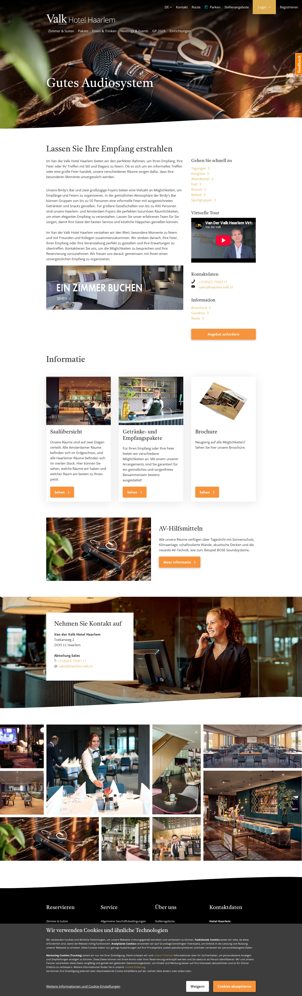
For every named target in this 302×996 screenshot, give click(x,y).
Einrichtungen (180, 31)
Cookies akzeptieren (234, 986)
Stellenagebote (165, 921)
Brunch (196, 189)
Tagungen (198, 168)
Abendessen (200, 179)
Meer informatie (177, 562)
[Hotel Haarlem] (80, 23)
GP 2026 (159, 31)
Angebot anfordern (223, 334)
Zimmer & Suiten (61, 31)
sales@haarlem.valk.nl (216, 287)
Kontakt (182, 7)
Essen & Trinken (104, 31)
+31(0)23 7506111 (213, 282)
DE (167, 7)
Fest (194, 184)
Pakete (83, 31)
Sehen (60, 492)
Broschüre (199, 307)
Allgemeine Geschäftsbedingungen (123, 921)
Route (196, 7)
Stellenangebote (236, 7)
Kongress (198, 173)
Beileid (196, 194)
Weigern (198, 986)
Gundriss (198, 313)
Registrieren (289, 7)
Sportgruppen (201, 200)
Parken (214, 7)
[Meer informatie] (98, 549)
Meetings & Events (134, 31)
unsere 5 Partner (163, 955)
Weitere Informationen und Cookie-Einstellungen (83, 986)
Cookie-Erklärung (135, 967)
